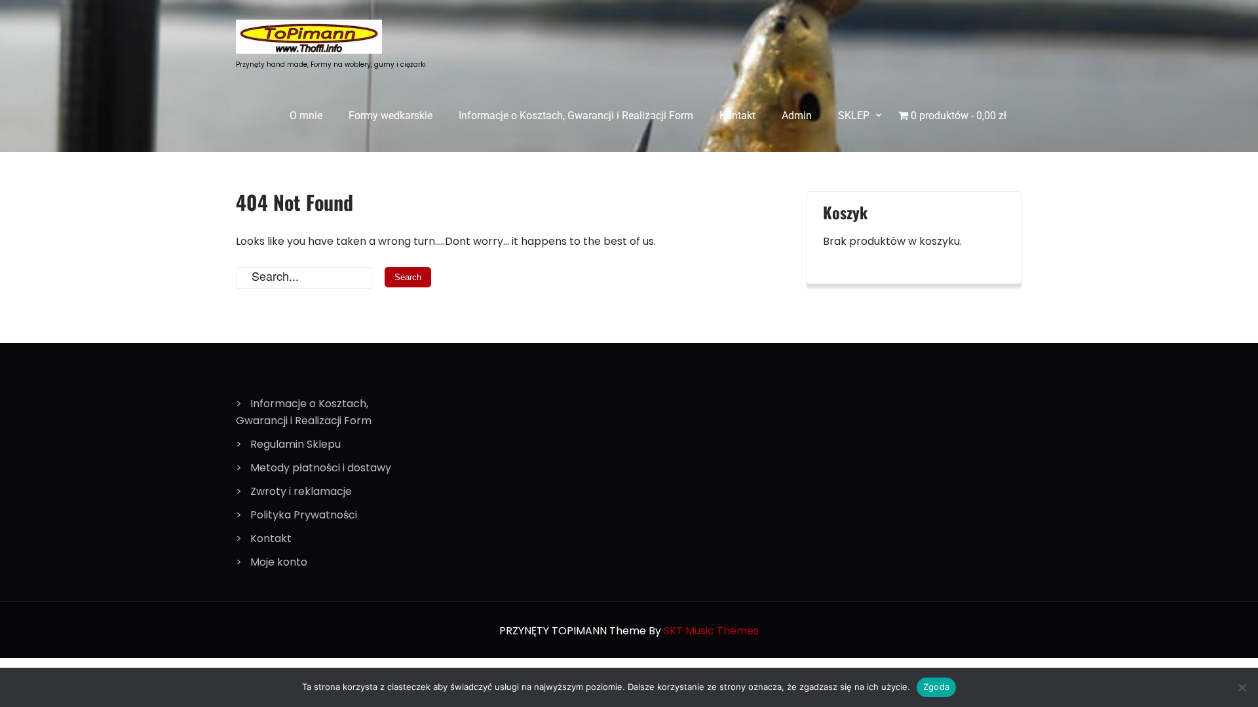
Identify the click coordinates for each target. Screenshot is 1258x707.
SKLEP (853, 115)
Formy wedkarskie (390, 115)
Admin (797, 115)
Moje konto (278, 562)
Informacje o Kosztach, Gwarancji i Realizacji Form (576, 115)
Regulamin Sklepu (295, 444)
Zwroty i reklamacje (301, 491)
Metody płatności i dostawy (320, 467)
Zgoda (936, 686)
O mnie (306, 115)
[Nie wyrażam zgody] (1241, 687)
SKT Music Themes (711, 630)
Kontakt (737, 115)
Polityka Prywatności (303, 514)
